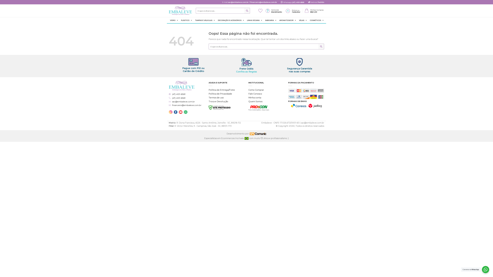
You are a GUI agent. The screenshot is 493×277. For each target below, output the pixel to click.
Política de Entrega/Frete (222, 90)
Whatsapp (293, 2)
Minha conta (254, 97)
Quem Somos (255, 101)
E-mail (249, 2)
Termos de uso (216, 97)
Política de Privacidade (220, 94)
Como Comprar (256, 90)
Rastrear (317, 2)
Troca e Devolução (218, 101)
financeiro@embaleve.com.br (186, 105)
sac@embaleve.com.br (183, 102)
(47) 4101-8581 (179, 94)
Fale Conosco (255, 94)
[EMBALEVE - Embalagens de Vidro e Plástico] (180, 10)
